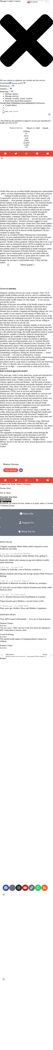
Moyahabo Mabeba (22, 554)
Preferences (16, 103)
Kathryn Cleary (6, 645)
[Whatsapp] (38, 888)
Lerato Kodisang (7, 634)
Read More (3, 626)
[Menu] (49, 114)
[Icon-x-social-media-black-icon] (12, 888)
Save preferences (28, 103)
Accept (3, 103)
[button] (26, 40)
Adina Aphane (20, 594)
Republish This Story (8, 497)
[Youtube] (25, 888)
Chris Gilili (18, 567)
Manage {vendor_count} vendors (18, 98)
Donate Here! (5, 488)
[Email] (21, 470)
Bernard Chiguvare (21, 581)
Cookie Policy (11, 105)
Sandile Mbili (22, 606)
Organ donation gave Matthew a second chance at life (22, 601)
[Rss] (44, 888)
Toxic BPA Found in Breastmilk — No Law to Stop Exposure (25, 619)
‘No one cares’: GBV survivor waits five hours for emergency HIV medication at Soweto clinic (25, 629)
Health (45, 128)
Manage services (12, 96)
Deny (8, 103)
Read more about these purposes (18, 101)
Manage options (11, 94)
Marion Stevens (16, 128)
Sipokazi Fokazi (6, 623)
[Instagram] (19, 888)
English (34, 2)
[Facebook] (6, 888)
